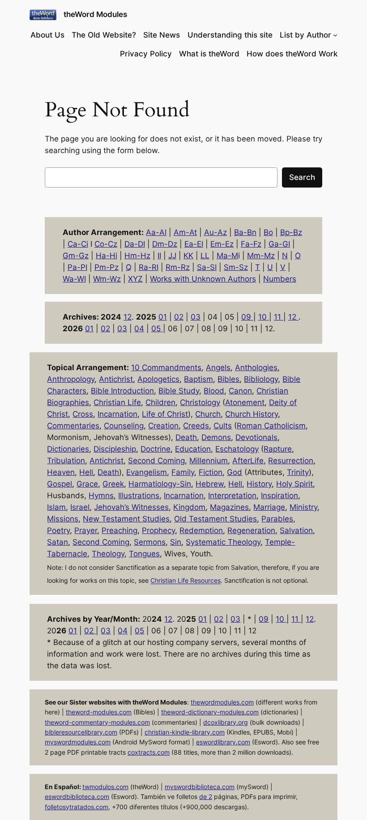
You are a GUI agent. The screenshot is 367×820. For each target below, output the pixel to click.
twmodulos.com (105, 786)
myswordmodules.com (78, 742)
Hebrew (210, 483)
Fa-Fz (251, 243)
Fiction (210, 472)
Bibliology (261, 379)
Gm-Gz (76, 255)
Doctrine (156, 448)
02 (179, 316)
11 (278, 316)
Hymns (101, 495)
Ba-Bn (245, 232)
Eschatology (237, 448)
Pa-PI (77, 267)
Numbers (279, 278)
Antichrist (116, 379)
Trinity (298, 472)
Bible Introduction (122, 390)
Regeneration (251, 530)
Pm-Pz (106, 267)
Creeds (196, 425)
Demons (216, 437)
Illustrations (138, 495)
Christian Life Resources (185, 581)
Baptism (198, 379)
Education (193, 448)
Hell (86, 472)
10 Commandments (166, 367)
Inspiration (279, 495)
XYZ (135, 278)
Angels (218, 367)
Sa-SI (207, 267)
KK (188, 255)
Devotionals (256, 437)
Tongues (144, 553)
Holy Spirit (294, 483)
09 (247, 316)
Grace (87, 483)
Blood (214, 390)
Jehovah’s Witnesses (131, 507)
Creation (163, 425)
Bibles (228, 379)
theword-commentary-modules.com (97, 722)
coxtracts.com (149, 752)
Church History (251, 414)
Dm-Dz (164, 243)
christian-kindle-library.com (185, 732)
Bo (268, 232)
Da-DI (134, 243)
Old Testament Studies (215, 518)
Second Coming (156, 460)
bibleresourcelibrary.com (81, 732)
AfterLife (248, 460)
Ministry (303, 507)
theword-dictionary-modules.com (210, 712)
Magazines (229, 507)
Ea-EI (193, 243)
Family (182, 472)
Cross (83, 414)
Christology (200, 402)
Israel (80, 507)
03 (196, 316)
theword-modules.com (99, 712)
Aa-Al (156, 232)
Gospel (59, 483)
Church (208, 414)
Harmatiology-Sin (159, 483)
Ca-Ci (78, 243)
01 (162, 316)
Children (160, 402)
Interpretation (232, 495)
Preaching (119, 530)
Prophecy (158, 530)
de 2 (205, 796)
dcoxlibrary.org (225, 722)
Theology (108, 553)
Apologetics (158, 379)
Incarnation (117, 414)
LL (205, 255)
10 (263, 316)
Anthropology (70, 379)
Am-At (185, 232)
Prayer (85, 530)
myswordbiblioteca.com (200, 786)
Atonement (245, 402)
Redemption (201, 530)
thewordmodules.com (222, 702)
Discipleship (115, 448)
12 (128, 316)
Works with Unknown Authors (203, 278)
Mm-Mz (261, 255)
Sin (175, 542)
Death (186, 437)
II (159, 255)
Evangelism (146, 472)
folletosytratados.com (76, 807)
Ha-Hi (106, 255)
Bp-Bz (291, 232)
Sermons (150, 542)
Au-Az (215, 232)
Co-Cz (105, 243)
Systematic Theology (223, 542)
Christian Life (117, 402)
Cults (222, 425)
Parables (277, 518)
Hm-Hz (137, 255)
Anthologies (256, 367)
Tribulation (66, 460)
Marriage (269, 507)
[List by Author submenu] (335, 35)
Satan (57, 542)
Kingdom (189, 507)
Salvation (296, 530)
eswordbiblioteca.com (77, 796)
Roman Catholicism (271, 425)
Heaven (61, 472)
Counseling (124, 425)
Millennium (208, 460)
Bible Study (178, 390)
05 (157, 328)
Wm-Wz (107, 278)
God (234, 472)
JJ (172, 255)
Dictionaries (68, 448)
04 (139, 328)
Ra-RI (148, 267)
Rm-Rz (178, 267)
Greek (113, 483)
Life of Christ (165, 414)
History (259, 483)
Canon (240, 390)
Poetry (58, 530)
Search (302, 177)
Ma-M (227, 255)
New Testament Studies (126, 518)
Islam (56, 507)
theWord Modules (95, 14)
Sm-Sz (236, 267)
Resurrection (290, 460)
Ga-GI (279, 243)
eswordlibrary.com (223, 742)
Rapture (278, 448)
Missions (62, 518)
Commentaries (73, 425)
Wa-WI (74, 278)
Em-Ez (222, 243)
